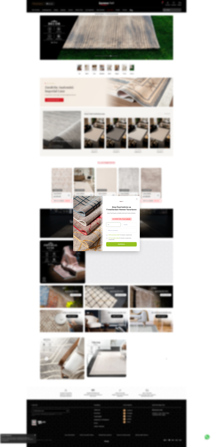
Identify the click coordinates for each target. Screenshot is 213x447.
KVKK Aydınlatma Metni (114, 235)
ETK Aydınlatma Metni (113, 238)
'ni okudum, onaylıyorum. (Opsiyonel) (120, 239)
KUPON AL (121, 244)
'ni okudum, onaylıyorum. (120, 235)
